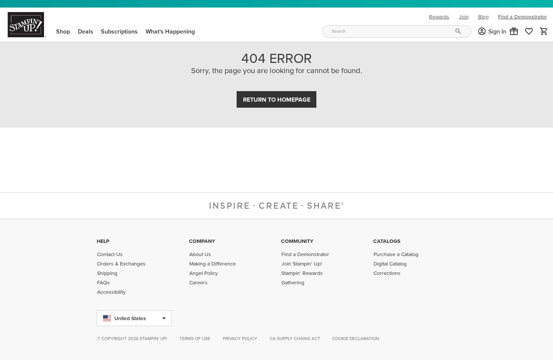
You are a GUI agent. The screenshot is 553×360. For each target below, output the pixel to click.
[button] (513, 31)
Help (103, 241)
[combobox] (396, 31)
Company (202, 241)
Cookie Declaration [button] (355, 338)
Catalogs (386, 241)
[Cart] (543, 31)
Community (297, 241)
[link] (528, 31)
